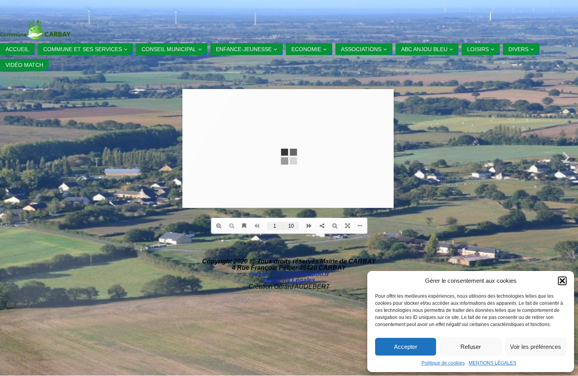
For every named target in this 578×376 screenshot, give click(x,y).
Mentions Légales (289, 280)
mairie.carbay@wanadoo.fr (289, 274)
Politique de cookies (443, 363)
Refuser (470, 346)
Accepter (405, 346)
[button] (562, 281)
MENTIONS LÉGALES (492, 363)
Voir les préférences (535, 346)
